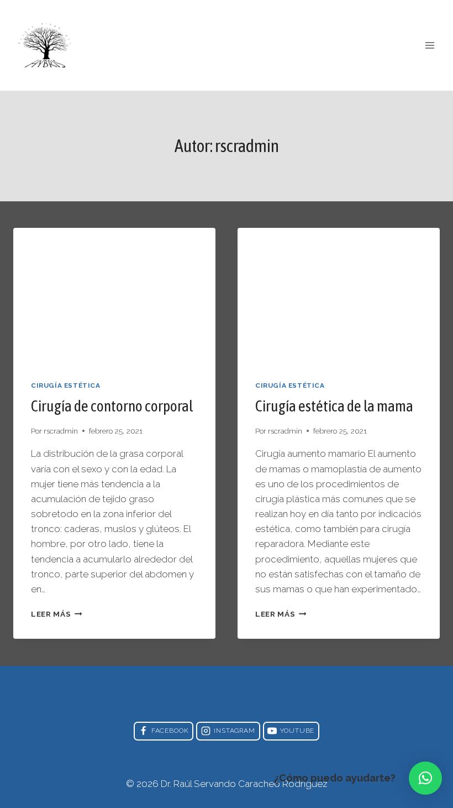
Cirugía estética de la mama (334, 406)
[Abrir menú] (429, 45)
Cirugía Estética (66, 385)
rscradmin (61, 430)
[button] (425, 778)
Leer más (56, 613)
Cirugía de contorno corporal (112, 406)
